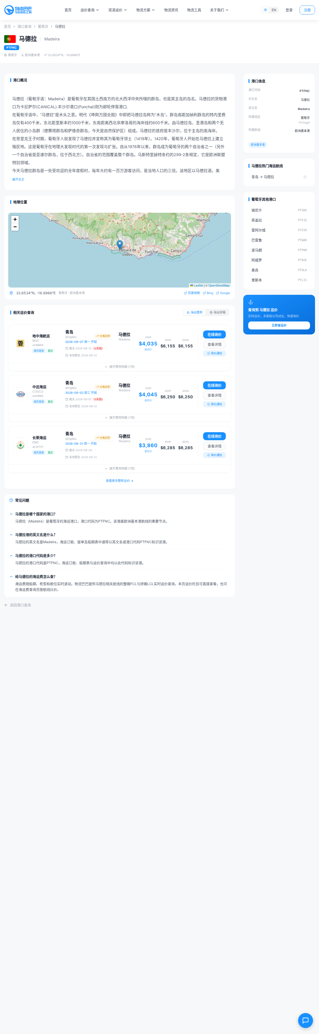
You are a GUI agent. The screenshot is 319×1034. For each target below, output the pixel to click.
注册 (307, 10)
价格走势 (105, 335)
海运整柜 (197, 312)
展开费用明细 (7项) (122, 367)
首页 (68, 10)
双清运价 (115, 10)
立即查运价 (279, 325)
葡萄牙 (43, 26)
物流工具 (194, 10)
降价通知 (216, 353)
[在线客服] (305, 1020)
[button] (120, 245)
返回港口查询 (20, 605)
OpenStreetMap (219, 285)
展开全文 (18, 179)
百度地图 (194, 293)
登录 (289, 10)
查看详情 (215, 344)
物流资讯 (171, 10)
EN (274, 10)
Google (225, 293)
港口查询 (24, 26)
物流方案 (143, 10)
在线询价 (215, 334)
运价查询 (87, 10)
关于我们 (217, 10)
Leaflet (198, 285)
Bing (210, 293)
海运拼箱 (220, 312)
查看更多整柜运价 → (119, 481)
